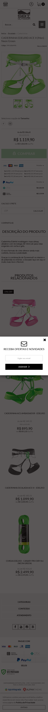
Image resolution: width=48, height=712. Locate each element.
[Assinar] (24, 367)
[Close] (45, 340)
